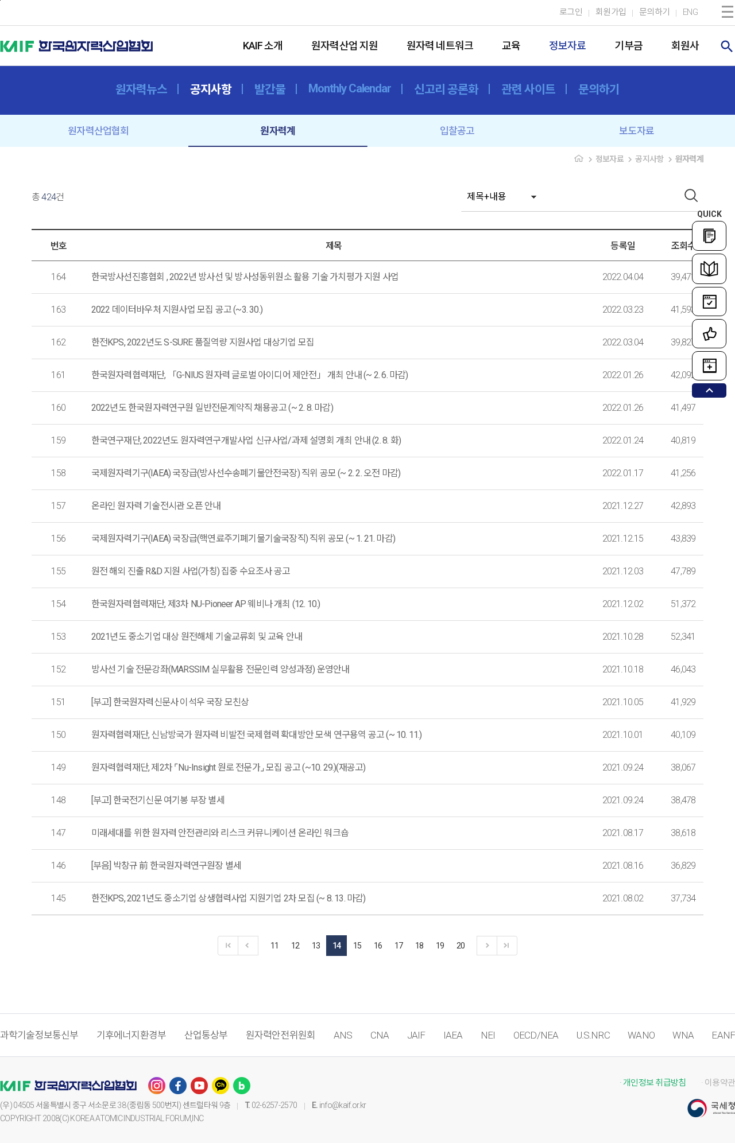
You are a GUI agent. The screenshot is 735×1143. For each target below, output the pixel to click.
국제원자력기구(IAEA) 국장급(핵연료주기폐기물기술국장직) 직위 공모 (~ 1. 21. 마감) (243, 538)
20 (461, 945)
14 (336, 945)
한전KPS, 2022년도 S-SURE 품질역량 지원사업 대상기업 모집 (203, 342)
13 (316, 945)
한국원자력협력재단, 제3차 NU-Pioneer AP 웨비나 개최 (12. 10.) (205, 603)
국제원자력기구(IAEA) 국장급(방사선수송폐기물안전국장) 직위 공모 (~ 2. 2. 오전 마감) (246, 473)
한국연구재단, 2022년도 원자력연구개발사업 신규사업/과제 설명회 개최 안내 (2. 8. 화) (246, 440)
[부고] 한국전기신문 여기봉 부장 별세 (158, 800)
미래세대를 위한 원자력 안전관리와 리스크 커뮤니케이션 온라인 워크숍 (220, 832)
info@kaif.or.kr (342, 1105)
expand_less (709, 390)
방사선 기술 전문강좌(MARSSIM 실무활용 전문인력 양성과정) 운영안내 (220, 669)
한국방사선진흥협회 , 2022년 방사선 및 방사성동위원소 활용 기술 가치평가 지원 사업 (245, 276)
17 (398, 945)
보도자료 (636, 131)
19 (440, 945)
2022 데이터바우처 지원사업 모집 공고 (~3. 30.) (176, 309)
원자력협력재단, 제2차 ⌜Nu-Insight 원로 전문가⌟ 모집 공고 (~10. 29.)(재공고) (228, 767)
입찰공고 (457, 131)
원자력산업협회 (98, 131)
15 (357, 945)
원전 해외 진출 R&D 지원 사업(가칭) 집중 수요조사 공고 (191, 571)
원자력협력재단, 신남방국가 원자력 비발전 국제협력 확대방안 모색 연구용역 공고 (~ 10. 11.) (256, 734)
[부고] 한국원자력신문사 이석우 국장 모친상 (170, 702)
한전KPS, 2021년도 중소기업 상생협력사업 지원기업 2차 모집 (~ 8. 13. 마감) (228, 898)
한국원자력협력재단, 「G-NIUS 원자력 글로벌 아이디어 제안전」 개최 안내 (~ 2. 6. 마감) (249, 375)
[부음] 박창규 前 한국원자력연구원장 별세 (166, 865)
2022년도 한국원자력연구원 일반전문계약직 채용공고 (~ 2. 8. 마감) (212, 407)
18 (419, 945)
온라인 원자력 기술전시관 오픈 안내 (156, 505)
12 (295, 945)
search (727, 46)
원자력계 (277, 131)
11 (274, 945)
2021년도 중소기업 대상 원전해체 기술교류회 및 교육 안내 (197, 636)
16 (378, 945)
